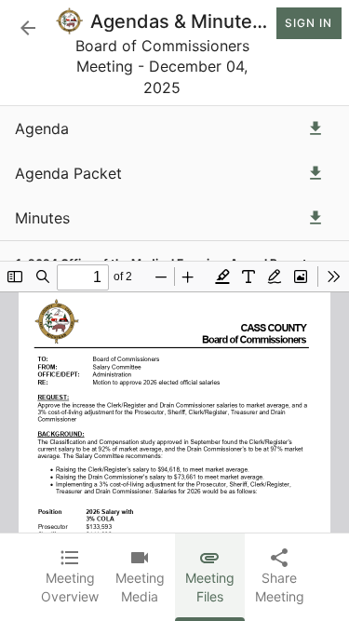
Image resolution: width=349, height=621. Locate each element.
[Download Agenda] (315, 128)
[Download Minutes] (315, 217)
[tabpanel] (174, 319)
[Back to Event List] (27, 27)
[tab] (70, 577)
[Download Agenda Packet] (315, 173)
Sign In (308, 23)
